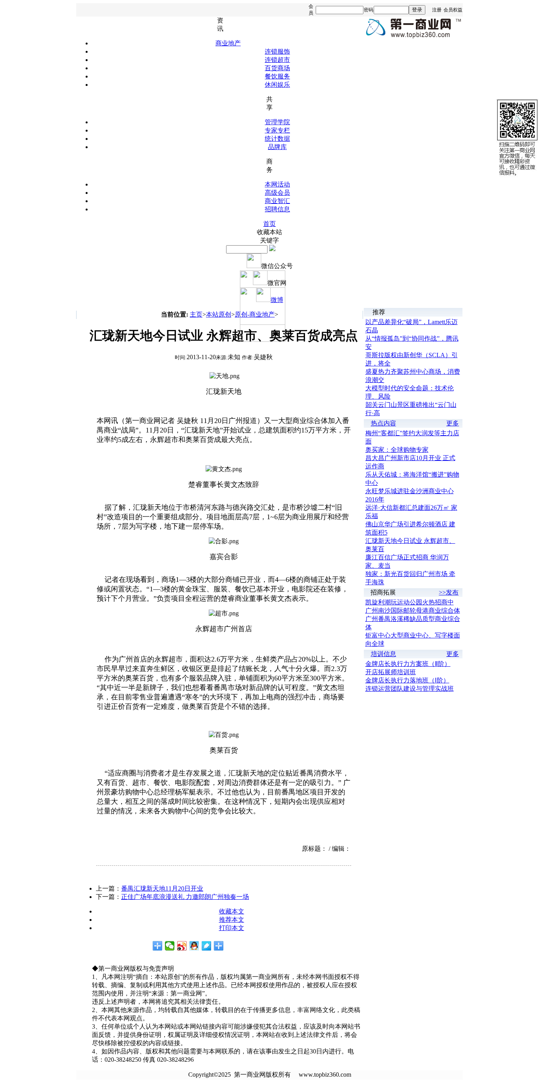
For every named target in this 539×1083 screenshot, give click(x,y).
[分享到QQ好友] (194, 946)
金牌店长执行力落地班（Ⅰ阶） (407, 680)
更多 (452, 423)
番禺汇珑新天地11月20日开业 (162, 888)
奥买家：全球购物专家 (397, 449)
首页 (269, 223)
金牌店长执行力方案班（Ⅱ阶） (408, 663)
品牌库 (277, 147)
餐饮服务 (277, 76)
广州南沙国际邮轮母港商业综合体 (412, 610)
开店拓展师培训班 (390, 672)
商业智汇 (277, 201)
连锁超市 (277, 59)
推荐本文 (231, 919)
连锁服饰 (277, 51)
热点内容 (383, 423)
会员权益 (453, 10)
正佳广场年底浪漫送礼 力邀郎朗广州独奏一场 (185, 896)
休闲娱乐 (277, 84)
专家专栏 (277, 130)
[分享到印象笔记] (219, 946)
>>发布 (449, 592)
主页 (196, 314)
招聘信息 (277, 209)
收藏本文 (231, 911)
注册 (437, 10)
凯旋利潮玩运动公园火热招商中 (409, 602)
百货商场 (277, 68)
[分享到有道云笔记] (206, 946)
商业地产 (228, 43)
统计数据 (277, 138)
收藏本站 (269, 232)
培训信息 (383, 654)
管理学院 (277, 122)
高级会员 (277, 192)
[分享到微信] (170, 946)
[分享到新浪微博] (182, 946)
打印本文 (231, 928)
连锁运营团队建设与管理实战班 (409, 688)
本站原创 (218, 314)
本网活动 (277, 184)
